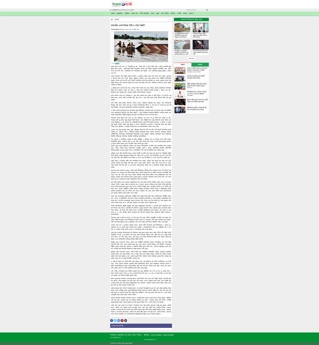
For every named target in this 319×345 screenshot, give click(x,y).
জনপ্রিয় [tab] (200, 65)
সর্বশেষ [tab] (183, 65)
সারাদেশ (117, 20)
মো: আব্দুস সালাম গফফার (132, 335)
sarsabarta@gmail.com (150, 340)
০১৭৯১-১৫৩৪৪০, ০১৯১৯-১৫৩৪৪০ (162, 335)
